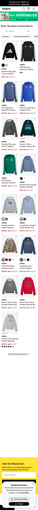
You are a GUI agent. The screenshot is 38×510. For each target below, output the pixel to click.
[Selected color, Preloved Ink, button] (21, 259)
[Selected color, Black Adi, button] (3, 65)
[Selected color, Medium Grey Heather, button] (3, 219)
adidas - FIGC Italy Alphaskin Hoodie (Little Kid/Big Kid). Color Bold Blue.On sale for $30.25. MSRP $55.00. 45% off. (28, 97)
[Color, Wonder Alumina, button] (6, 65)
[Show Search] (24, 9)
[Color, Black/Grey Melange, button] (21, 178)
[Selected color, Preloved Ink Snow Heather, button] (21, 219)
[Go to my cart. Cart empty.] (29, 9)
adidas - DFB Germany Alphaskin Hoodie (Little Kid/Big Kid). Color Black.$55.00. (28, 59)
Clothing (5, 36)
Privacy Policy (24, 493)
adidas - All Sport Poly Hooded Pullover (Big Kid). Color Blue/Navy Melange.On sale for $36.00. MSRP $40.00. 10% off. (28, 172)
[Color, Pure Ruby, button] (6, 259)
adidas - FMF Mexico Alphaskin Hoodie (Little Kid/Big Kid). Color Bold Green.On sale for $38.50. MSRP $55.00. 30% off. (9, 172)
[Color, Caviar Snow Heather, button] (24, 219)
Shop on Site (20, 19)
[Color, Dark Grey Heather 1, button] (6, 219)
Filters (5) (11, 31)
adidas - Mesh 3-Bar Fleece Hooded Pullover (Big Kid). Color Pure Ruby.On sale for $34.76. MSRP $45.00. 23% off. (28, 292)
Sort (28, 31)
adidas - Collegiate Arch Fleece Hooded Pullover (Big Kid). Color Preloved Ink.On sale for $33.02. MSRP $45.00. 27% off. (28, 254)
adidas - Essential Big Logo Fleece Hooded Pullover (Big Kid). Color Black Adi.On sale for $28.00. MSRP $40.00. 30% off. (9, 59)
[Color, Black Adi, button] (10, 259)
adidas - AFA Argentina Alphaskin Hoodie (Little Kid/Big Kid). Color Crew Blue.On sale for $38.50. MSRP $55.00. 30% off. (9, 97)
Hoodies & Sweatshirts (21, 36)
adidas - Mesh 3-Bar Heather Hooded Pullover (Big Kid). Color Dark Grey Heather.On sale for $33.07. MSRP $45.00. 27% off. (9, 292)
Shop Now (25, 4)
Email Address (9, 475)
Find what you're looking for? (18, 354)
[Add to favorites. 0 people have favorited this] (16, 41)
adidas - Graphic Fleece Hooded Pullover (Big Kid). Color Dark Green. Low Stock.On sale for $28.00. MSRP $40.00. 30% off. (28, 134)
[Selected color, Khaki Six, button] (3, 259)
